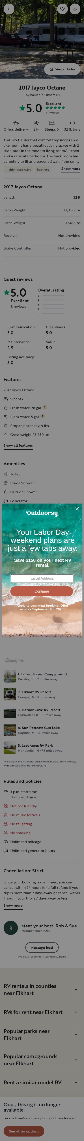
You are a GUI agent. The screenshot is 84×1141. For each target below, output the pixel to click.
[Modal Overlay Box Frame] (42, 570)
